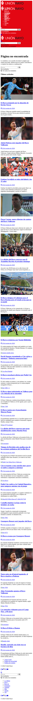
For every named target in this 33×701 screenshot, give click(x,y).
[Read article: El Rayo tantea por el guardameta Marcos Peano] (16, 406)
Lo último (7, 13)
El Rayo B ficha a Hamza (10, 628)
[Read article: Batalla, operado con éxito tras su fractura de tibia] (16, 641)
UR (5, 25)
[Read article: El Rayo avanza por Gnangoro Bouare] (16, 532)
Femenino (7, 18)
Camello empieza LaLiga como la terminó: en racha (13, 504)
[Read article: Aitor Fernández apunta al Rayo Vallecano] (16, 587)
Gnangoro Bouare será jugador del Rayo (16, 521)
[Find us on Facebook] (1, 669)
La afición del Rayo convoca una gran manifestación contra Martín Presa (15, 429)
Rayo (6, 15)
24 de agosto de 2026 (8, 539)
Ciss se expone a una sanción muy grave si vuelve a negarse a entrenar (16, 467)
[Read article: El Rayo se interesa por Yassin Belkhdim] (16, 325)
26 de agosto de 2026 (8, 108)
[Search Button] (1, 28)
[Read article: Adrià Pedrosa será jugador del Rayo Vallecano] (16, 128)
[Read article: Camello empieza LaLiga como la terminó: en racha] (16, 499)
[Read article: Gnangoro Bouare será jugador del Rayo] (16, 518)
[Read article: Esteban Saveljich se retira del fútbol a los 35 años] (16, 167)
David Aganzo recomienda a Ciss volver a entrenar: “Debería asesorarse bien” (16, 357)
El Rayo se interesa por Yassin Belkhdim (16, 340)
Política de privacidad (10, 661)
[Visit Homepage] (12, 5)
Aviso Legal (7, 659)
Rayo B (6, 11)
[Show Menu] (1, 34)
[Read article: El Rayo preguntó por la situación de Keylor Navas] (16, 88)
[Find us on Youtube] (7, 669)
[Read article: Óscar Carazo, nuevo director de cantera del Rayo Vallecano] (16, 205)
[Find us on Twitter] (3, 669)
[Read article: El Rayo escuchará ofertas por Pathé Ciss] (16, 371)
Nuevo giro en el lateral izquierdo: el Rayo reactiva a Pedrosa (14, 575)
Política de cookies (9, 663)
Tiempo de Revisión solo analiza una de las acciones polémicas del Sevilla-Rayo (15, 448)
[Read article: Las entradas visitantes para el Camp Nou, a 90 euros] (16, 606)
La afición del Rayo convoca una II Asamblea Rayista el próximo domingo (15, 260)
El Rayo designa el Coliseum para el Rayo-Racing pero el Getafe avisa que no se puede (16, 300)
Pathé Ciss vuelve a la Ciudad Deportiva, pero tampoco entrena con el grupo (16, 485)
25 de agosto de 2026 (8, 415)
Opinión (6, 20)
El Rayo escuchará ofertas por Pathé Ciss (16, 375)
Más (5, 21)
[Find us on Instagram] (6, 669)
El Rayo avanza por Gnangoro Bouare (15, 536)
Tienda (6, 23)
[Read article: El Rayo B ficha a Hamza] (16, 624)
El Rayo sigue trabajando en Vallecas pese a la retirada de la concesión (16, 392)
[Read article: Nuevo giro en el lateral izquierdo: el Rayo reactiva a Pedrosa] (16, 559)
